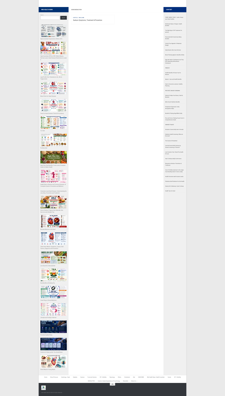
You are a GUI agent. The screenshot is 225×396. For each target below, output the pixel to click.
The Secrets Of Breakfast (171, 140)
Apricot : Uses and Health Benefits (173, 79)
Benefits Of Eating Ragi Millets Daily (173, 113)
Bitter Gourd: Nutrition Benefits (172, 102)
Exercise (82, 377)
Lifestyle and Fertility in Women (48, 317)
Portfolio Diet (43, 148)
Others (119, 377)
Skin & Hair (81, 17)
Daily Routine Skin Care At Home (173, 50)
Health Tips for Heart (170, 191)
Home (45, 377)
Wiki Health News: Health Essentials (156, 377)
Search (42, 15)
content (169, 9)
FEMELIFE (167, 68)
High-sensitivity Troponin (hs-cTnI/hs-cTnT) (51, 39)
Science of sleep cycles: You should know (51, 352)
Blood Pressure (54, 377)
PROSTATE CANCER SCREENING (172, 90)
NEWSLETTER (91, 381)
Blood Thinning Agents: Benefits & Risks (174, 54)
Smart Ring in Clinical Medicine (48, 300)
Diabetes (75, 377)
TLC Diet (42, 131)
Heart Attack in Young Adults (47, 369)
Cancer (169, 377)
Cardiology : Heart (65, 377)
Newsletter (125, 381)
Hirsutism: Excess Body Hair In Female (174, 129)
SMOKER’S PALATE (169, 124)
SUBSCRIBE (141, 377)
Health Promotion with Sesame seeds (174, 176)
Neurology (112, 377)
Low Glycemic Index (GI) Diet (47, 266)
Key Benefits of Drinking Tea (47, 283)
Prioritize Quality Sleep (46, 335)
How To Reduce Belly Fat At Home (173, 158)
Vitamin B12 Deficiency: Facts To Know (174, 186)
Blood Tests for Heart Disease (48, 96)
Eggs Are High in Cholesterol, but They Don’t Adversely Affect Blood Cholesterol (174, 61)
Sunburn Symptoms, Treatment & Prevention (87, 20)
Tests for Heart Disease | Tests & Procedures (52, 113)
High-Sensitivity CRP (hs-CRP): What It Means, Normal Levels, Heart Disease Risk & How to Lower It (53, 58)
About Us (133, 381)
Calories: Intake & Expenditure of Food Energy (109, 381)
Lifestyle (75, 17)
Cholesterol (127, 377)
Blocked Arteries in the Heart (48, 229)
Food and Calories (92, 377)
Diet (134, 377)
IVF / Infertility (103, 377)
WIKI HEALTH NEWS (47, 9)
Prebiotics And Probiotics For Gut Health (174, 181)
